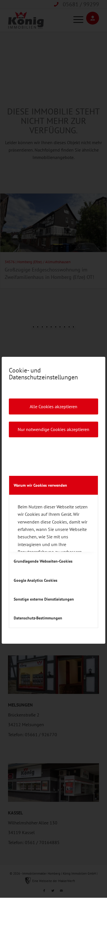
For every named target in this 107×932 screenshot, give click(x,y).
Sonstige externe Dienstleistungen (44, 599)
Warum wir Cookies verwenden (40, 485)
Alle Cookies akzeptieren (53, 406)
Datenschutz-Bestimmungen (38, 618)
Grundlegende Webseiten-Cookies (43, 561)
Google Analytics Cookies (35, 580)
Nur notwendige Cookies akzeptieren (53, 429)
